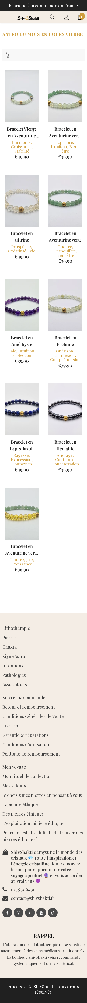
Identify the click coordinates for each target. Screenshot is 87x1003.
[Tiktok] (53, 912)
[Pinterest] (30, 912)
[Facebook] (7, 912)
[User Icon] (66, 17)
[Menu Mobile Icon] (5, 17)
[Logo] (28, 17)
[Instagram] (18, 912)
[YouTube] (41, 912)
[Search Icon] (52, 17)
